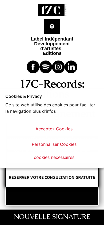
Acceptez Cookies (54, 128)
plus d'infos (44, 111)
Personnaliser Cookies (54, 144)
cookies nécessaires (54, 157)
